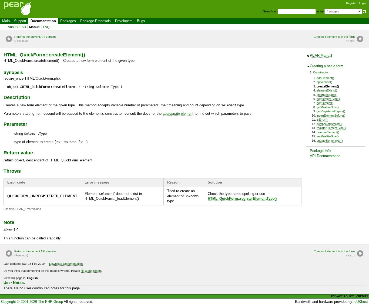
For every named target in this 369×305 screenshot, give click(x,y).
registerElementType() (331, 128)
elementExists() (327, 90)
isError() (322, 119)
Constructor (321, 72)
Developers (124, 21)
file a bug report (91, 270)
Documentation (43, 21)
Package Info (320, 151)
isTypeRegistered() (329, 124)
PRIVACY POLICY (342, 296)
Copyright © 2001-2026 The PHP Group (32, 302)
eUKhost (361, 302)
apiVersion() (324, 82)
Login (362, 3)
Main (6, 21)
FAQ (46, 27)
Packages (68, 21)
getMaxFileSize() (328, 107)
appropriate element (178, 113)
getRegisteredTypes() (331, 111)
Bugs (141, 21)
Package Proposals (95, 21)
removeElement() (328, 132)
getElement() (325, 102)
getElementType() (328, 98)
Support (20, 21)
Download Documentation (66, 263)
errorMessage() (327, 94)
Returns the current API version (35, 38)
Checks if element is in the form (334, 38)
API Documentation (325, 156)
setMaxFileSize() (328, 136)
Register (351, 3)
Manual (34, 27)
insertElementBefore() (331, 115)
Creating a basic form (326, 66)
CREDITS (362, 296)
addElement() (325, 78)
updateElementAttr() (330, 140)
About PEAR (17, 27)
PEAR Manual (321, 55)
